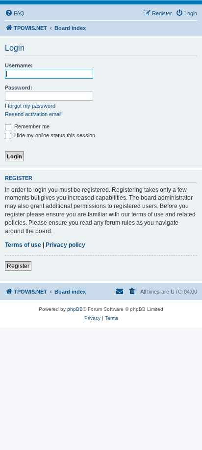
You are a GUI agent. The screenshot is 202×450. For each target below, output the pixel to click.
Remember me (31, 126)
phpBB (75, 309)
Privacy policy (65, 244)
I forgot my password (30, 106)
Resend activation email (33, 114)
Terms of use (23, 244)
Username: (19, 65)
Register (18, 266)
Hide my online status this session (54, 135)
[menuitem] (15, 13)
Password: (18, 87)
